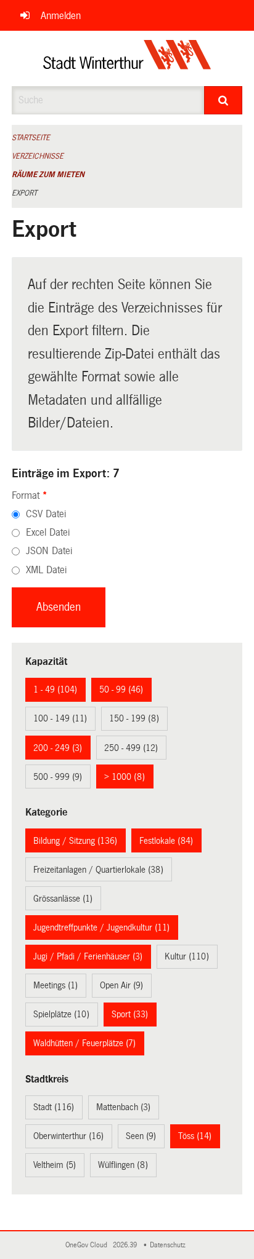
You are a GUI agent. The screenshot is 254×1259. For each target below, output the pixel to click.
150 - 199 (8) (134, 718)
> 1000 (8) (124, 777)
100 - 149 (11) (60, 718)
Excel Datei (48, 532)
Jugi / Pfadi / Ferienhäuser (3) (87, 956)
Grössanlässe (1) (62, 899)
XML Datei (46, 570)
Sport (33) (130, 1014)
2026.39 (126, 1245)
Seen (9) (141, 1136)
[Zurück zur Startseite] (127, 58)
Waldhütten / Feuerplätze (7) (84, 1043)
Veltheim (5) (54, 1165)
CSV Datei (46, 514)
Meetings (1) (55, 985)
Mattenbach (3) (123, 1107)
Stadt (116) (53, 1107)
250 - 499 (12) (131, 748)
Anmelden (61, 15)
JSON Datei (49, 551)
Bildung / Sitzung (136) (75, 841)
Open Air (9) (121, 985)
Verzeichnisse (37, 156)
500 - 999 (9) (57, 777)
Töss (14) (194, 1136)
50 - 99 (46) (121, 689)
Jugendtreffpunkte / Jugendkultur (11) (101, 927)
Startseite (31, 137)
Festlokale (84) (166, 841)
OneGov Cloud (88, 1245)
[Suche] (223, 100)
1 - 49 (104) (55, 689)
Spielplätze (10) (61, 1014)
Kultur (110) (187, 956)
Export (24, 193)
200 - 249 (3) (57, 748)
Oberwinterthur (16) (68, 1136)
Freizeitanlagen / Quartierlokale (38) (98, 870)
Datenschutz (169, 1245)
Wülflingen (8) (123, 1165)
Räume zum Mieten (48, 174)
